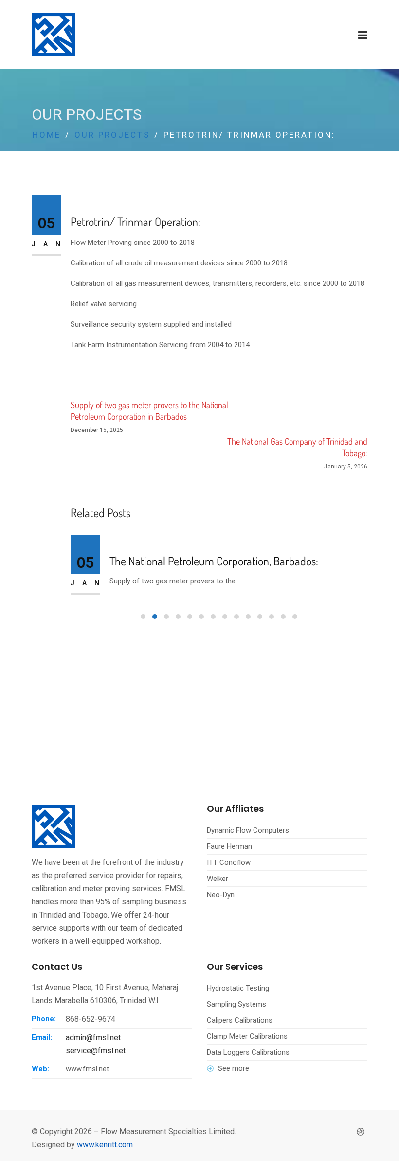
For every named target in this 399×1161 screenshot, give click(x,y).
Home (47, 135)
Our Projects (112, 135)
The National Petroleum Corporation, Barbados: (213, 561)
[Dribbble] (360, 1132)
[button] (143, 616)
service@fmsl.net (96, 1050)
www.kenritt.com (105, 1144)
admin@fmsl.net (93, 1037)
